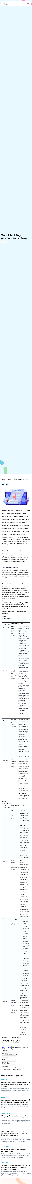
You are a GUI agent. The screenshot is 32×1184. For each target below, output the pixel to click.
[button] (3, 484)
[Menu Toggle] (28, 3)
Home (3, 479)
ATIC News (4, 242)
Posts (9, 479)
